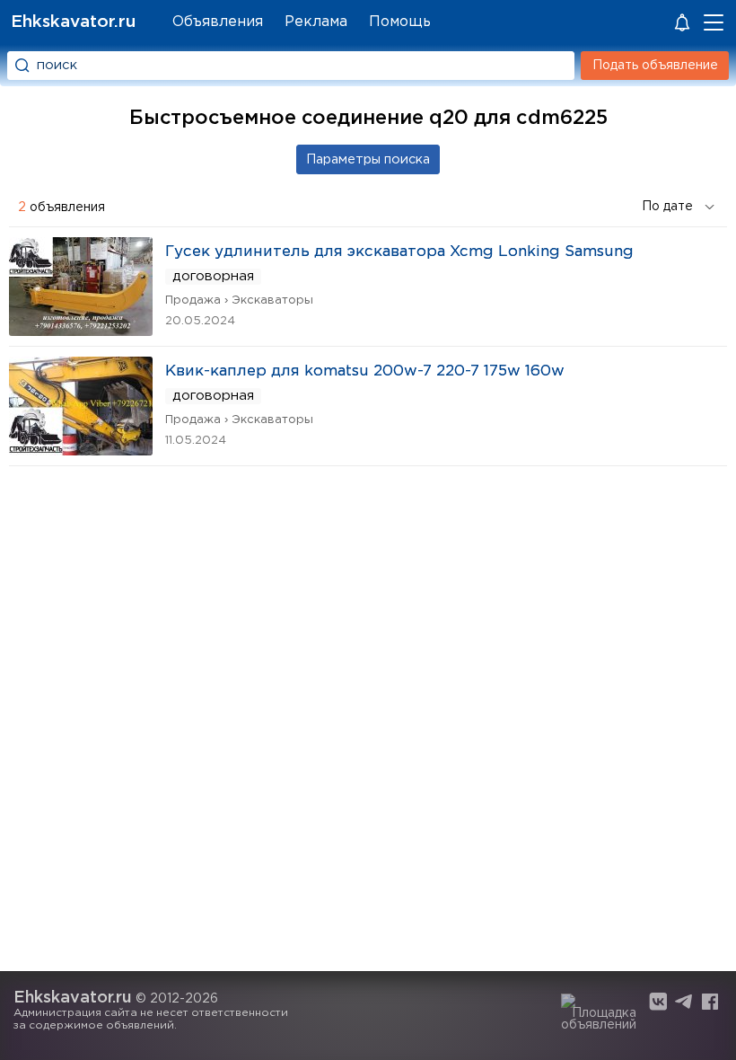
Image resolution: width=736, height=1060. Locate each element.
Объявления (217, 22)
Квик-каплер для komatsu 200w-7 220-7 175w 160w (365, 371)
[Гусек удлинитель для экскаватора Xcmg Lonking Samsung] (81, 330)
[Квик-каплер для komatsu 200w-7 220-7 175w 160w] (81, 450)
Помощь (400, 22)
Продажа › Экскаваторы (239, 300)
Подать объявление (655, 65)
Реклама (316, 22)
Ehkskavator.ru (73, 22)
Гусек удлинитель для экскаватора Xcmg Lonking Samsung (399, 252)
